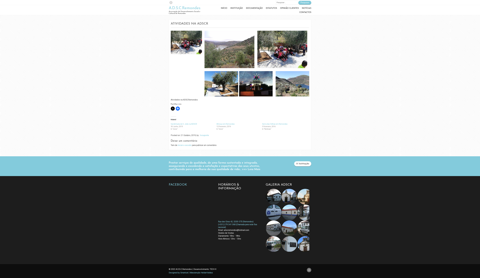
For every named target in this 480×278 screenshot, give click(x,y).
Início (224, 8)
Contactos (305, 12)
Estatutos (271, 8)
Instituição (236, 8)
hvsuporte (204, 135)
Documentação (254, 8)
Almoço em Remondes (225, 124)
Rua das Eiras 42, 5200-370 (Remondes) (236, 221)
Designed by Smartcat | (179, 272)
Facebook (178, 184)
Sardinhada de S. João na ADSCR (184, 124)
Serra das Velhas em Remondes (275, 124)
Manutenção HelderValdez (201, 272)
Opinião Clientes (289, 8)
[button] (229, 49)
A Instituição (302, 164)
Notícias (306, 8)
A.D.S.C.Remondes (184, 8)
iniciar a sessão (185, 145)
